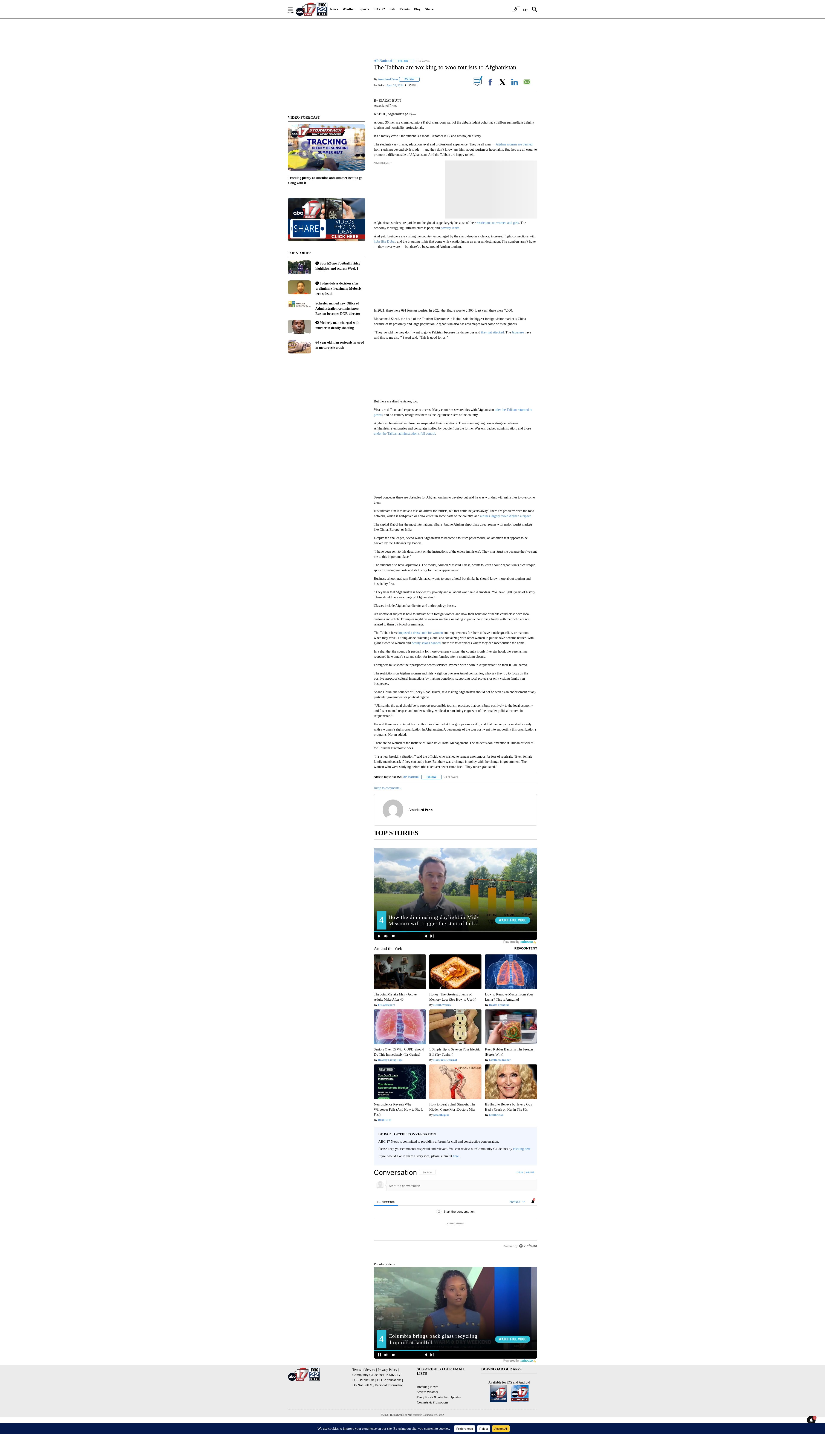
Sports (364, 9)
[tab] (386, 1201)
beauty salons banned (426, 643)
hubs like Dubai (384, 241)
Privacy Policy (387, 1389)
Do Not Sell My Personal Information (377, 1405)
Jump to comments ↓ (388, 788)
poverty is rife (450, 228)
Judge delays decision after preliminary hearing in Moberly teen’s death (338, 288)
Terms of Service (363, 1389)
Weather (348, 9)
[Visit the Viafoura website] (528, 1275)
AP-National (411, 776)
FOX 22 (379, 9)
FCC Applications (389, 1400)
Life (392, 9)
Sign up (530, 1172)
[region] (455, 1224)
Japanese (518, 332)
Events (404, 9)
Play (417, 9)
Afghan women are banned (514, 144)
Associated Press (388, 79)
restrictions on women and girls (498, 223)
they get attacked (492, 332)
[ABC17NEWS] (312, 9)
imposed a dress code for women (420, 632)
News (334, 9)
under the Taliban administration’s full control (404, 433)
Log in (519, 1172)
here (456, 1156)
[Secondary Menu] (293, 9)
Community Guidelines (368, 1394)
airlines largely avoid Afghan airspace (505, 516)
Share (429, 9)
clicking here (521, 1149)
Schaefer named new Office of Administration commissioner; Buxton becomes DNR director (337, 308)
